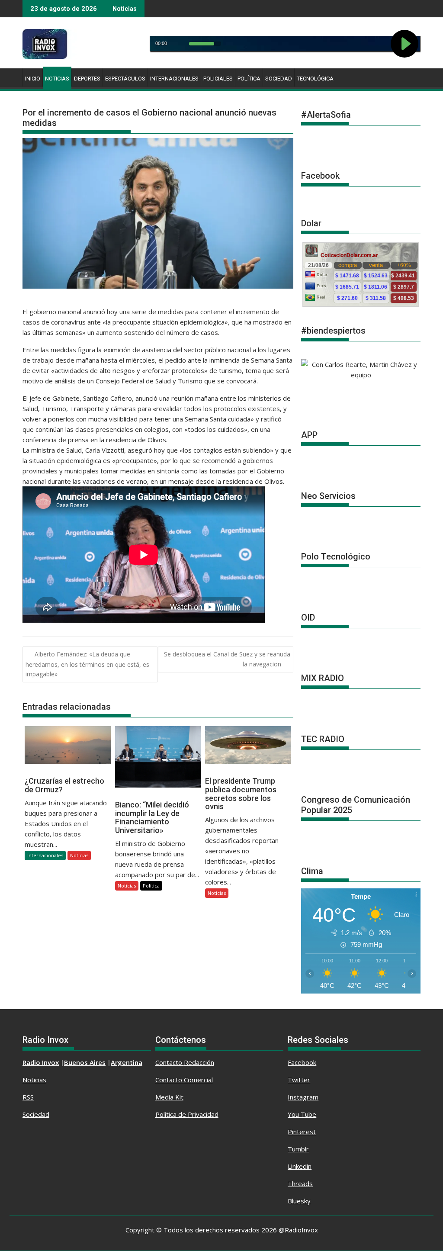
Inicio (32, 78)
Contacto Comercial (184, 1079)
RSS (28, 1097)
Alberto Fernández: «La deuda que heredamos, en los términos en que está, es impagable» (87, 664)
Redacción (199, 1062)
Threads (300, 1183)
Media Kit (169, 1097)
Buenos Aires (85, 1062)
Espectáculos (125, 78)
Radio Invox (40, 1062)
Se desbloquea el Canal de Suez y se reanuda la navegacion (227, 659)
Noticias (57, 78)
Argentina (126, 1062)
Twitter (299, 1079)
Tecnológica (315, 78)
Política (249, 78)
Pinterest (302, 1131)
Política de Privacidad (186, 1114)
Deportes (87, 78)
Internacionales (174, 78)
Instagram (303, 1097)
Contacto (169, 1062)
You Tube (302, 1114)
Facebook (302, 1062)
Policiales (218, 78)
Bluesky (299, 1200)
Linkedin (299, 1166)
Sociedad (278, 78)
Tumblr (298, 1149)
